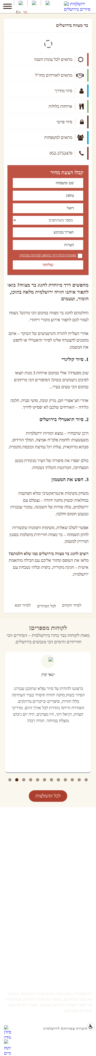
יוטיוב (88, 889)
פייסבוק (86, 882)
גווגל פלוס (84, 904)
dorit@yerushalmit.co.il (74, 950)
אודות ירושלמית (80, 964)
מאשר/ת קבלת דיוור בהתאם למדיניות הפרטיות (47, 255)
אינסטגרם (85, 896)
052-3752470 (82, 935)
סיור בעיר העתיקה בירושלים (71, 843)
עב (25, 12)
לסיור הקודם (71, 605)
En (18, 12)
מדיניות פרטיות (81, 911)
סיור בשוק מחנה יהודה (75, 835)
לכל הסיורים (46, 606)
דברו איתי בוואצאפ (78, 943)
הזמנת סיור (84, 957)
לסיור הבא (23, 605)
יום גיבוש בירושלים (77, 850)
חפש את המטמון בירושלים (72, 828)
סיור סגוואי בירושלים (76, 857)
